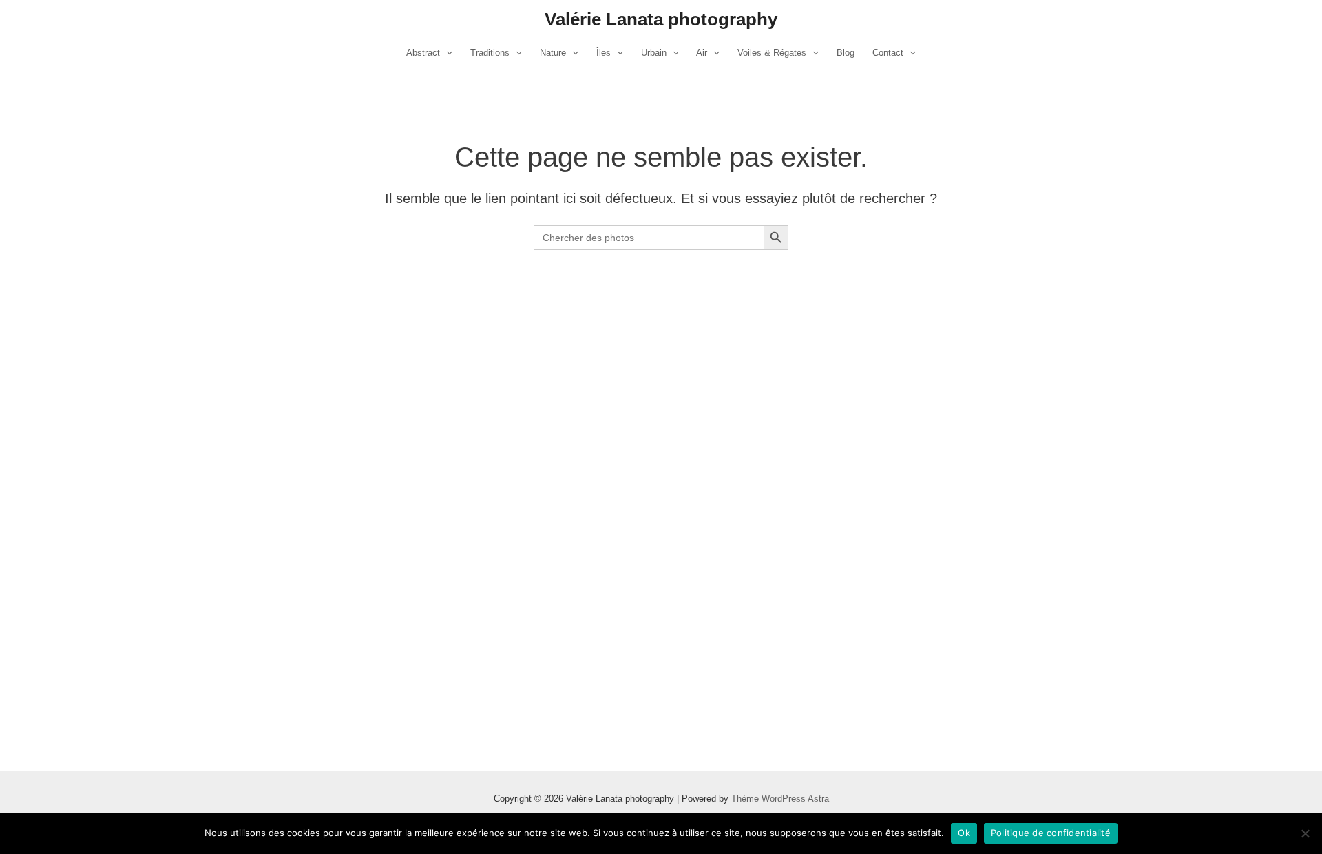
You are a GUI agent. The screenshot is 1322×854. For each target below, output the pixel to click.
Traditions (490, 53)
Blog (845, 53)
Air (701, 53)
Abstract (423, 53)
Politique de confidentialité (1051, 832)
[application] (446, 53)
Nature (553, 53)
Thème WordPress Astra (780, 798)
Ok (964, 832)
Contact (887, 53)
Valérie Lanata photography (661, 19)
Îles (603, 53)
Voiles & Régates (771, 53)
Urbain (654, 53)
